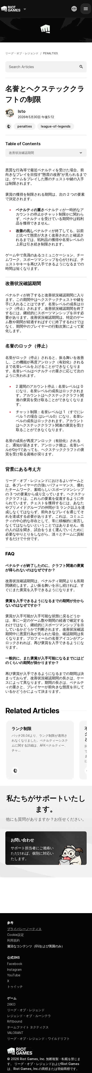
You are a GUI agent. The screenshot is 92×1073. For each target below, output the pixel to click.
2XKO (11, 1004)
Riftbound (14, 1021)
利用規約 (13, 940)
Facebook (14, 964)
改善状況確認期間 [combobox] (21, 153)
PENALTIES (50, 53)
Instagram (14, 969)
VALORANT (15, 1033)
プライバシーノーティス (24, 929)
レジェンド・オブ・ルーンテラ (29, 1016)
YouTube (13, 975)
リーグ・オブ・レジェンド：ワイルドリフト (38, 1038)
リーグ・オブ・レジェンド (22, 53)
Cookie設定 (15, 935)
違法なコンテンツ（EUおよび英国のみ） (36, 946)
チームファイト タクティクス (28, 1027)
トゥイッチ (15, 986)
